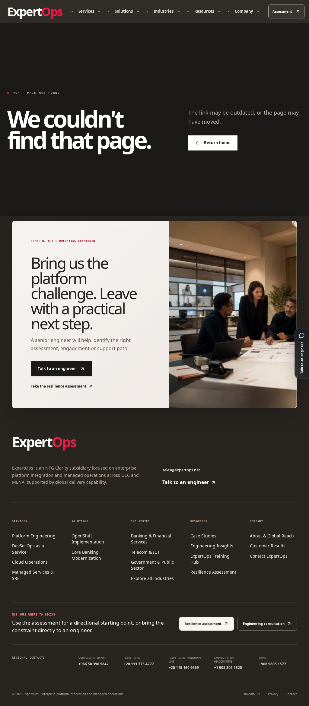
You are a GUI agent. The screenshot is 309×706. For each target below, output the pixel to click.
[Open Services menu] (99, 11)
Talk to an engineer (57, 368)
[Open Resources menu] (219, 11)
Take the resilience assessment (58, 386)
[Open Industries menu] (179, 11)
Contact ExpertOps (269, 556)
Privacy (273, 694)
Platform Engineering (34, 536)
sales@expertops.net (181, 470)
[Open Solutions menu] (138, 11)
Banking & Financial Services (151, 539)
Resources (204, 11)
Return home (217, 142)
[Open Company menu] (258, 11)
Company (244, 11)
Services (86, 11)
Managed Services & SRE (32, 575)
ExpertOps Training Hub (210, 559)
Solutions (124, 11)
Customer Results (267, 546)
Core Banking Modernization (86, 555)
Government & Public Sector (152, 565)
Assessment (282, 11)
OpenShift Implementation (88, 539)
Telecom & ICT (145, 552)
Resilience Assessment (213, 572)
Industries (164, 11)
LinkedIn (249, 694)
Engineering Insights (211, 546)
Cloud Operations (30, 562)
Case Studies (203, 536)
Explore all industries (152, 578)
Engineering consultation (264, 623)
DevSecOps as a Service (28, 549)
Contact (291, 694)
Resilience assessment (203, 623)
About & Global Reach (272, 536)
